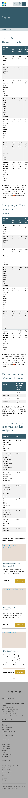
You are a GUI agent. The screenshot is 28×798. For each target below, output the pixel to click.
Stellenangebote (7, 772)
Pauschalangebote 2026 (10, 766)
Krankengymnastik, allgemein (10, 608)
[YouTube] (16, 691)
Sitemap (4, 780)
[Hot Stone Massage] (14, 640)
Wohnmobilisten (7, 735)
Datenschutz (6, 770)
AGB (3, 752)
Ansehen (20, 581)
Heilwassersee (7, 727)
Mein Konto (6, 748)
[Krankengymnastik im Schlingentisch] (14, 552)
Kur (3, 733)
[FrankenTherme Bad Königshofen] (4, 4)
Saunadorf (5, 729)
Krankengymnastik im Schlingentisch (11, 564)
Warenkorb (5, 750)
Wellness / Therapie (8, 731)
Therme (4, 725)
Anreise (4, 778)
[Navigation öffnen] (24, 4)
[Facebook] (8, 691)
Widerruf (5, 756)
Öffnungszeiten (7, 776)
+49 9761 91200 (10, 712)
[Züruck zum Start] (14, 678)
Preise (4, 774)
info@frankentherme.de (15, 716)
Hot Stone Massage (10, 651)
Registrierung (6, 746)
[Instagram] (12, 691)
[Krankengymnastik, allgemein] (14, 596)
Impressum (6, 768)
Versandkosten (7, 754)
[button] (15, 4)
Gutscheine (6, 744)
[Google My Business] (19, 691)
